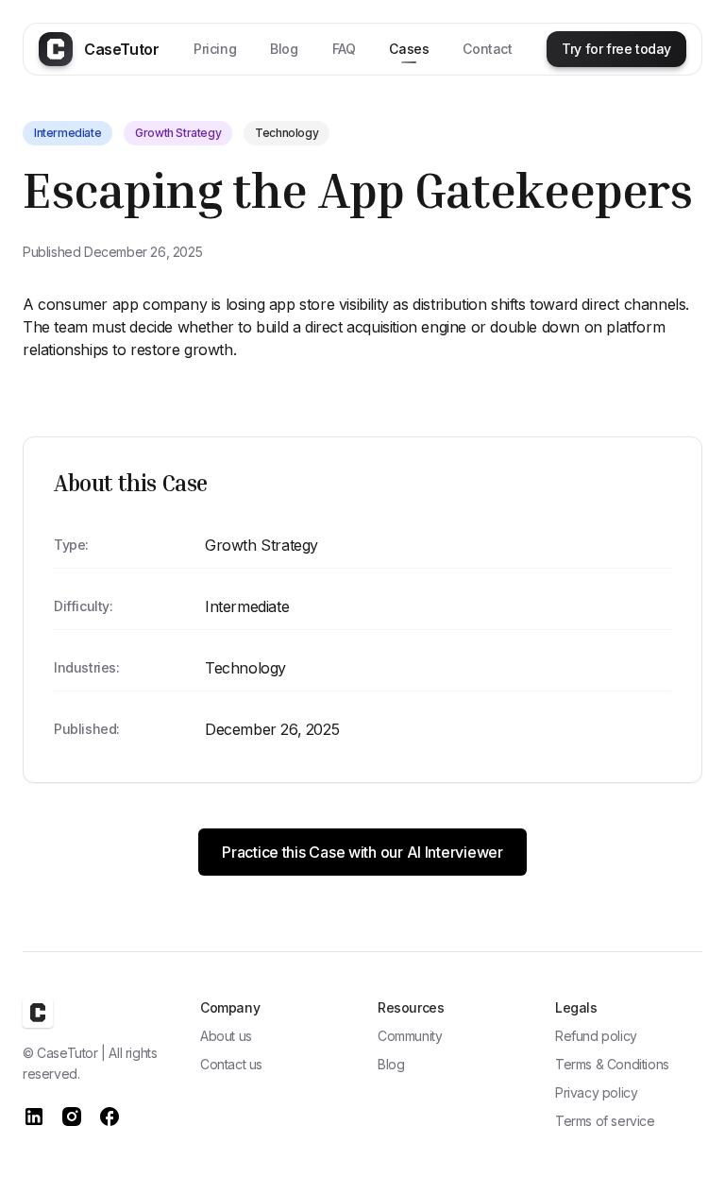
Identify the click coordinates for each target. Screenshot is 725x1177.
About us (226, 1036)
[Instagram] (71, 1116)
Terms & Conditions (612, 1064)
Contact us (231, 1064)
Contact (487, 49)
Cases (409, 49)
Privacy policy (596, 1092)
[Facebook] (109, 1116)
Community (410, 1036)
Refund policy (596, 1036)
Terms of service (605, 1121)
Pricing (215, 49)
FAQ (344, 49)
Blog (283, 49)
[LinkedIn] (34, 1116)
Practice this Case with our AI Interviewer (362, 852)
